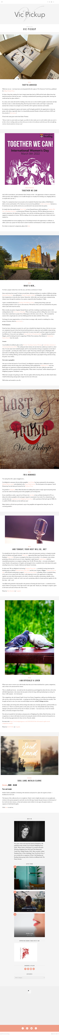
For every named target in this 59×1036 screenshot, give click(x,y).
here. (29, 226)
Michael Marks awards (8, 484)
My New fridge (29, 886)
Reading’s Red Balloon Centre (26, 302)
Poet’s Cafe (10, 557)
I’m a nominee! (29, 474)
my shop (32, 495)
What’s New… (29, 285)
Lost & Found (31, 482)
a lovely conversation (45, 204)
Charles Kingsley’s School (28, 295)
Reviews (29, 778)
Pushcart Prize (29, 486)
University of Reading (19, 312)
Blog (29, 82)
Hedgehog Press (45, 365)
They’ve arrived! (29, 84)
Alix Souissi (13, 113)
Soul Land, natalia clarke (29, 780)
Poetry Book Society (30, 484)
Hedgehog (12, 490)
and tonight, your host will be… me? (29, 549)
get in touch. (19, 321)
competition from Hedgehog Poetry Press (22, 499)
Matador (4, 785)
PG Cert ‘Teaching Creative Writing (32, 345)
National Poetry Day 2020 (22, 570)
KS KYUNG (10, 727)
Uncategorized (29, 187)
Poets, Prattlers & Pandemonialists (33, 334)
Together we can (29, 190)
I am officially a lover (29, 680)
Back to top (54, 1033)
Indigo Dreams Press (9, 91)
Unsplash (18, 591)
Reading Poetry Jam (31, 568)
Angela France (42, 559)
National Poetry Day (7, 295)
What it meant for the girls (29, 908)
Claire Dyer (25, 555)
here (6, 807)
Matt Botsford (10, 591)
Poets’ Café (23, 209)
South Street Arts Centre (30, 572)
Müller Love (29, 933)
